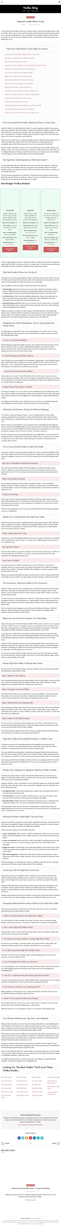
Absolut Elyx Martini (30, 233)
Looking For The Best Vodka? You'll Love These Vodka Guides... (22, 113)
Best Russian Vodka (6, 1081)
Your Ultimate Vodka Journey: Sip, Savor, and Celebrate (19, 109)
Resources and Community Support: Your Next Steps (19, 84)
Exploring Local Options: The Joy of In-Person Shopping (20, 69)
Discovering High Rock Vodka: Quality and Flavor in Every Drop (22, 54)
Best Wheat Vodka (37, 1081)
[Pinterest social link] (30, 1138)
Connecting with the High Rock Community (16, 102)
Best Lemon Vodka (37, 1092)
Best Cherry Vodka (37, 1095)
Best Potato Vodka (6, 1077)
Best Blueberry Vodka (22, 1095)
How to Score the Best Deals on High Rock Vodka (18, 73)
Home (24, 11)
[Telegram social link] (42, 1138)
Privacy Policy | (37, 1218)
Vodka (28, 11)
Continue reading (30, 1200)
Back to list (30, 1143)
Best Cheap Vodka (6, 1088)
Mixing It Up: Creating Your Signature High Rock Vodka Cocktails (22, 94)
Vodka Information (30, 1133)
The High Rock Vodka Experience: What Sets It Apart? (20, 58)
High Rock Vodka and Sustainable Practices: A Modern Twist (21, 91)
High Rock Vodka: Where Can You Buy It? (16, 62)
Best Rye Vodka (36, 1077)
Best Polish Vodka (21, 1077)
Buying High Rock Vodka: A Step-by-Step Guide (18, 87)
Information (35, 11)
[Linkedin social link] (34, 1138)
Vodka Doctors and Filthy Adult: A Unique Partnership (30, 1188)
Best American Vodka (7, 1092)
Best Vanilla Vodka (22, 1088)
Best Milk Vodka (36, 1084)
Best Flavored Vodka (22, 1084)
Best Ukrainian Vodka (22, 1092)
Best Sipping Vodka (22, 1081)
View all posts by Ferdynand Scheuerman (30, 1125)
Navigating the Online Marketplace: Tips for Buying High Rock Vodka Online (25, 65)
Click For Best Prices (9, 249)
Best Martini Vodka (37, 1088)
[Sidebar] (2, 371)
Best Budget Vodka (6, 1084)
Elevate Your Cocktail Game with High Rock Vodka (18, 76)
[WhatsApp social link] (38, 1138)
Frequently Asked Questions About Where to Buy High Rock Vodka (23, 105)
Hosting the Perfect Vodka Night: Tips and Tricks (18, 98)
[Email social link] (26, 1138)
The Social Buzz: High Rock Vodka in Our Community (19, 80)
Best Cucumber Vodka (54, 1077)
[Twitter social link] (22, 1138)
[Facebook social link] (19, 1138)
